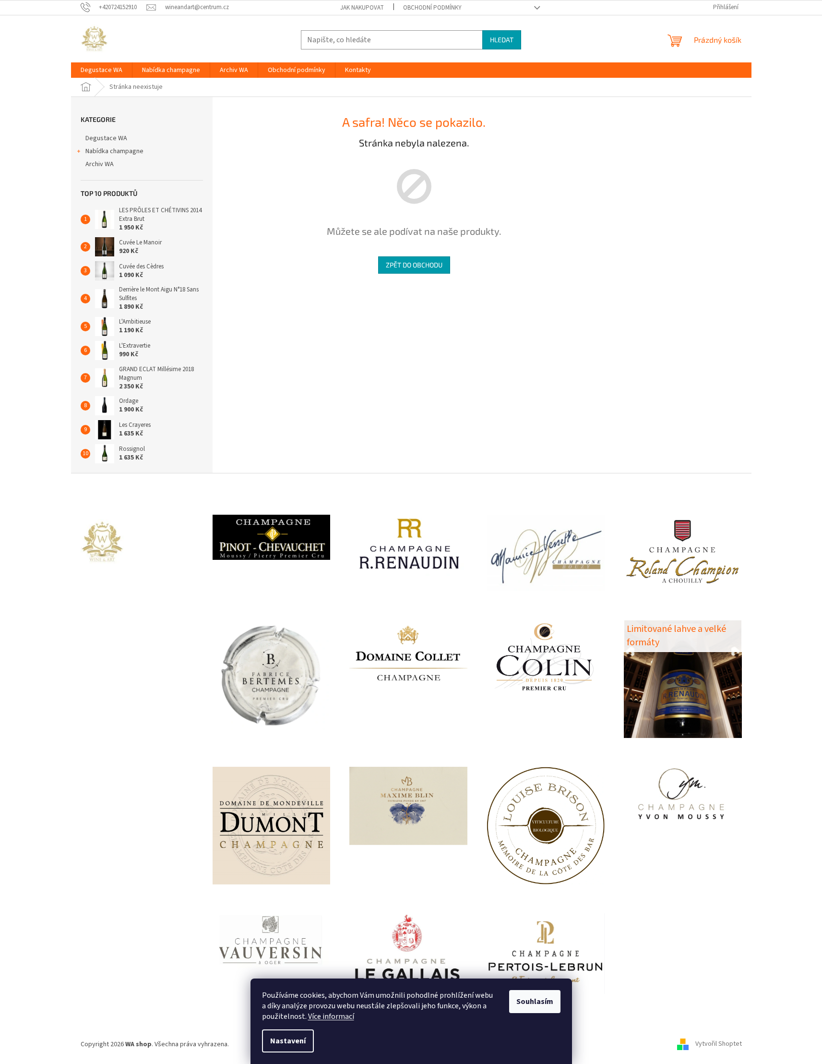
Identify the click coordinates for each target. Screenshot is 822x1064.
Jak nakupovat (362, 7)
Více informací (331, 1016)
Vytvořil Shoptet (718, 1044)
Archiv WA (99, 164)
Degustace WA (106, 138)
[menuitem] (101, 70)
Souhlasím (534, 1001)
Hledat (501, 40)
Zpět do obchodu (414, 265)
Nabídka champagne (114, 151)
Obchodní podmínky (432, 7)
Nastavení (288, 1041)
